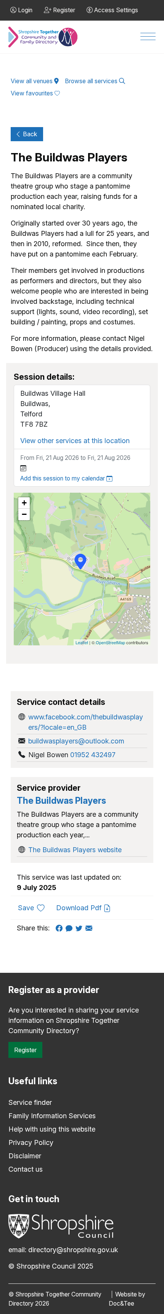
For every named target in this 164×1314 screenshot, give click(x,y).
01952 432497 (93, 755)
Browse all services (92, 81)
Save (34, 907)
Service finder (30, 1102)
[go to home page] (42, 37)
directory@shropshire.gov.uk (73, 1250)
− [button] (24, 514)
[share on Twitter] (80, 928)
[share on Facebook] (61, 928)
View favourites (33, 93)
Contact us (25, 1169)
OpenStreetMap (110, 642)
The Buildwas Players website (75, 850)
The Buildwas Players (61, 800)
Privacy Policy (30, 1142)
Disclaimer (24, 1156)
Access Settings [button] (115, 10)
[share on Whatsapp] (71, 928)
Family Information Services (52, 1116)
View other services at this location (75, 441)
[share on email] (90, 928)
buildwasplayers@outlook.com (76, 741)
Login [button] (24, 10)
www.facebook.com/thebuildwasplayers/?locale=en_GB (85, 722)
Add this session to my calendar (63, 478)
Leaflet (82, 642)
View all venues (32, 81)
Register (25, 1050)
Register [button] (63, 10)
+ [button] (24, 503)
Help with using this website (51, 1129)
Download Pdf (79, 908)
